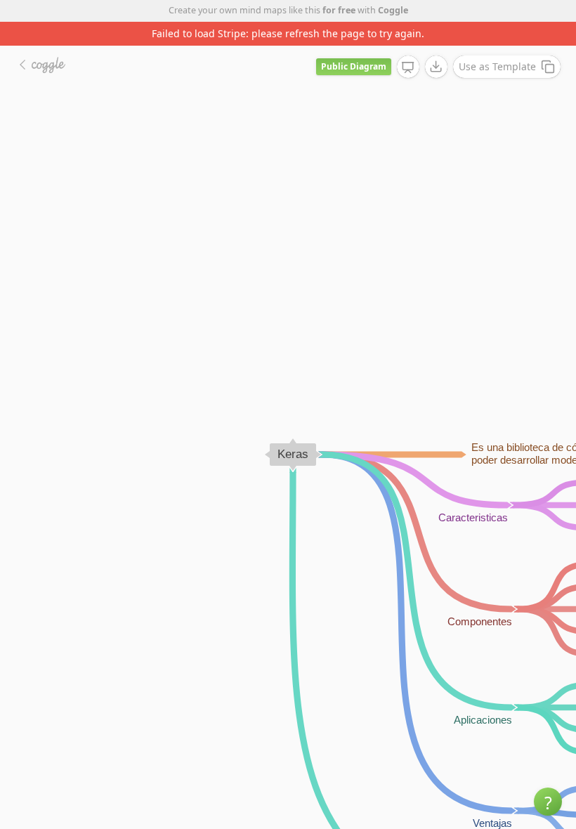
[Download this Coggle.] (436, 67)
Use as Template (497, 66)
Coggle (393, 10)
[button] (548, 802)
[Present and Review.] (408, 67)
